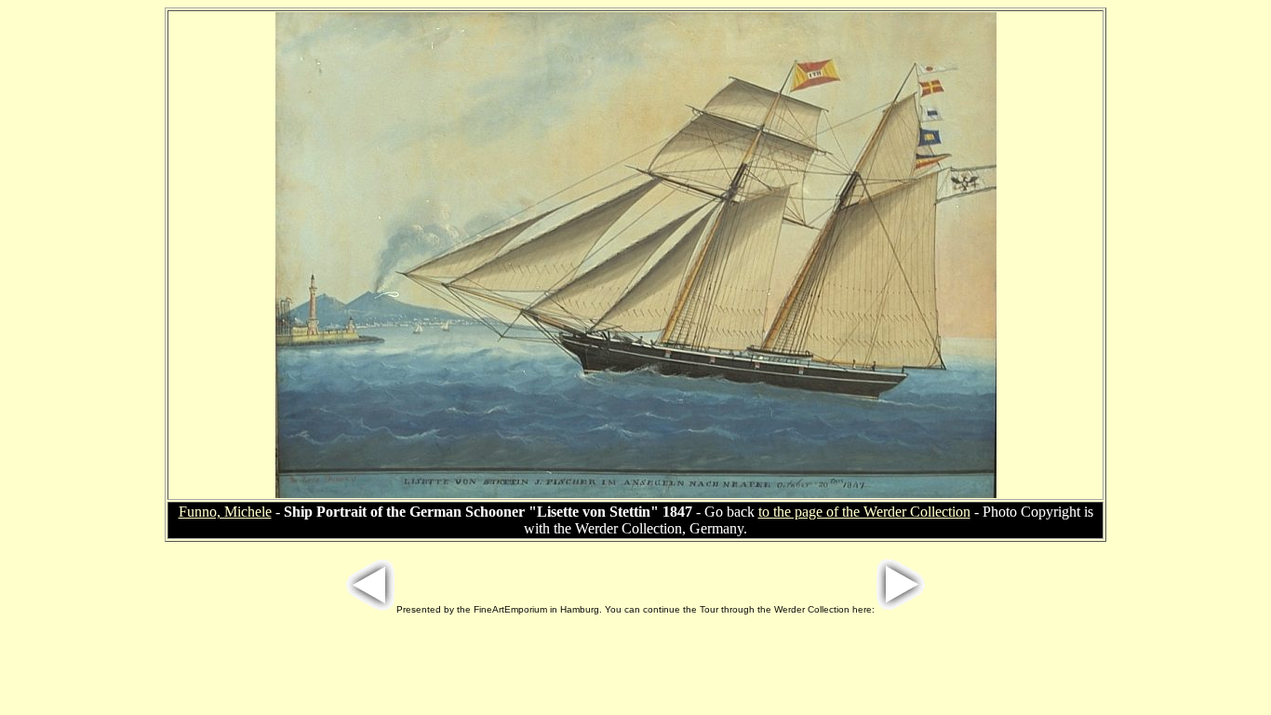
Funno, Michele (225, 511)
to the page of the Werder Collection (864, 511)
